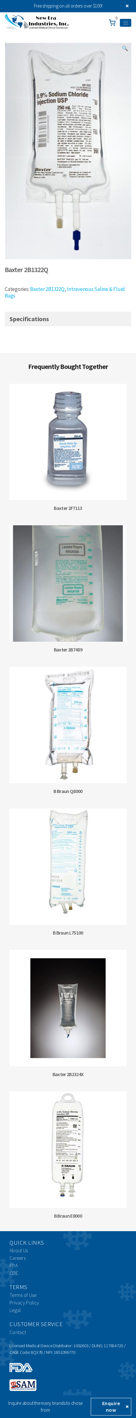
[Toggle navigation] (125, 23)
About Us (18, 1250)
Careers (17, 1258)
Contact (17, 1332)
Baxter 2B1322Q (47, 289)
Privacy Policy (24, 1302)
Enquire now (111, 1406)
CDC (14, 1273)
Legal (15, 1310)
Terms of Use (23, 1295)
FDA (13, 1265)
